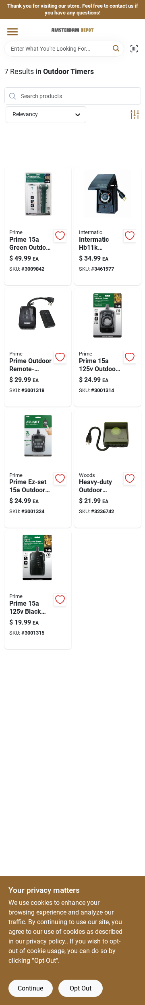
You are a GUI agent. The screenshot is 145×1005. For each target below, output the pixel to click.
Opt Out (80, 988)
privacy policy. (46, 941)
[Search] (116, 48)
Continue (30, 988)
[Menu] (12, 32)
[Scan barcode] (134, 48)
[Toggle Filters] (134, 114)
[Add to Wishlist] (60, 235)
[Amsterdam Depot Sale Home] (72, 30)
